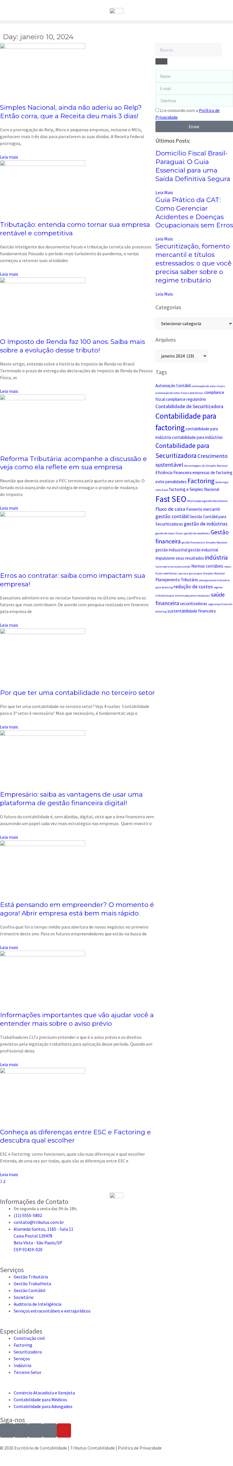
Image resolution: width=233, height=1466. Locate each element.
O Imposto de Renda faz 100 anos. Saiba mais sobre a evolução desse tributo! (72, 346)
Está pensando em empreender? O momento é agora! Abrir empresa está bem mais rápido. (77, 909)
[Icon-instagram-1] (7, 1430)
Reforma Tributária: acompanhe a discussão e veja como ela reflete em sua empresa (73, 463)
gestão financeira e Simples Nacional (204, 542)
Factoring (201, 481)
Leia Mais (164, 192)
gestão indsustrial (171, 550)
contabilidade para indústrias (197, 437)
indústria (216, 557)
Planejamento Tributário (176, 579)
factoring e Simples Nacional (194, 489)
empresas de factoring (212, 472)
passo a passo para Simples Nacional (202, 573)
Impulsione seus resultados (179, 558)
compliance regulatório (186, 399)
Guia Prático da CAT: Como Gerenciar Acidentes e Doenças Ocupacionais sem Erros (194, 212)
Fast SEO (170, 499)
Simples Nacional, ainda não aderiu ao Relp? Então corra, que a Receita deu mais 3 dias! (71, 111)
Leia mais (9, 157)
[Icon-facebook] (21, 1430)
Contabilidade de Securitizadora (189, 406)
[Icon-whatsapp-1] (50, 1430)
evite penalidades (171, 481)
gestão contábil (172, 516)
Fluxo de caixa (170, 509)
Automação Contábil (173, 385)
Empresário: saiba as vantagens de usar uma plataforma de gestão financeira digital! (71, 798)
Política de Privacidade (140, 1448)
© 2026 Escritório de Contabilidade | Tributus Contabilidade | (59, 1448)
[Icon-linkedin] (35, 1430)
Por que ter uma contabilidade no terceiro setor (77, 693)
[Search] (161, 61)
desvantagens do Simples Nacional (206, 466)
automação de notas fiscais (208, 386)
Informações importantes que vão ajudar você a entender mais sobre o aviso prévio (77, 1019)
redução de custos (193, 587)
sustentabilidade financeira (191, 611)
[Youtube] (64, 1430)
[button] (116, 22)
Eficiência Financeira (173, 472)
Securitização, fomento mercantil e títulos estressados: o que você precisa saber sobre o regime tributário (193, 263)
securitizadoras (193, 603)
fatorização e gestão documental (207, 501)
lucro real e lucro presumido (172, 566)
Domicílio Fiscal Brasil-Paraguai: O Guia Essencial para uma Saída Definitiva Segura (192, 166)
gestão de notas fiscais (169, 533)
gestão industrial (203, 550)
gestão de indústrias (206, 524)
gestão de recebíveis (197, 533)
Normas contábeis (207, 566)
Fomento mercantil (203, 509)
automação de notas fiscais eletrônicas (179, 393)
